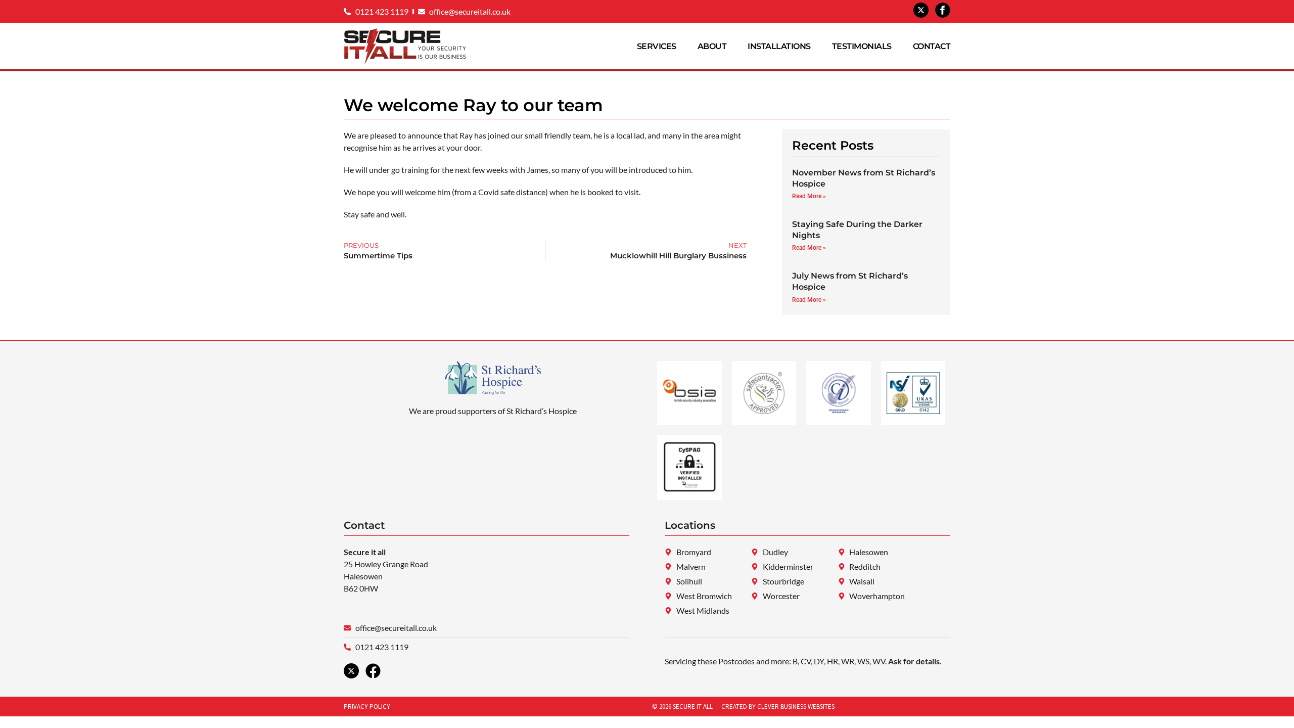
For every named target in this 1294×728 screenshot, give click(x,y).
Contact (932, 46)
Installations (779, 46)
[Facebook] (373, 670)
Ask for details (914, 661)
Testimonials (862, 46)
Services (656, 46)
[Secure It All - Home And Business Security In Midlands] (921, 10)
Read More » (809, 196)
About (712, 46)
